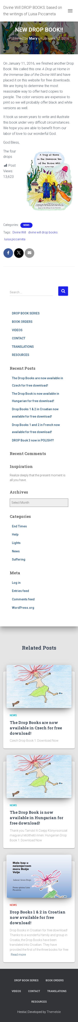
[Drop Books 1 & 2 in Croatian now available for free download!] (39, 876)
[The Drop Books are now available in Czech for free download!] (39, 686)
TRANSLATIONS (23, 346)
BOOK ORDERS (22, 321)
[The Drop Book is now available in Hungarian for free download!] (39, 776)
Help (15, 534)
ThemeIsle (54, 1012)
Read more (18, 954)
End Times (19, 526)
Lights (16, 543)
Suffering (18, 559)
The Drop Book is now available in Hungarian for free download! (36, 818)
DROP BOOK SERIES (26, 313)
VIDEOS (17, 330)
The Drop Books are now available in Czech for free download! (36, 728)
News (26, 225)
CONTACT (18, 338)
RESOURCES (20, 355)
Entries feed (20, 591)
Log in (16, 582)
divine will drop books (43, 232)
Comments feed (23, 599)
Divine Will (19, 232)
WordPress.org (23, 607)
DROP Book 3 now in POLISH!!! (33, 440)
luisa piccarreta (14, 239)
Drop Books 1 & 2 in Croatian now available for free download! (37, 917)
